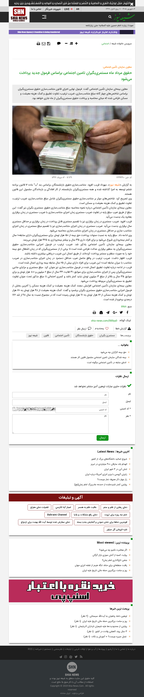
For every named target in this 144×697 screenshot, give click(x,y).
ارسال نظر (82, 329)
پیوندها (101, 649)
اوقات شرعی (79, 649)
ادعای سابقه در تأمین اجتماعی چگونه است (106, 363)
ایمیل (128, 401)
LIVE (66, 9)
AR (77, 9)
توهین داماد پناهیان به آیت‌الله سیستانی (104, 616)
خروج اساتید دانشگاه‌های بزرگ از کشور (109, 459)
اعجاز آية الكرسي (63, 507)
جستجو (47, 649)
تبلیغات (68, 649)
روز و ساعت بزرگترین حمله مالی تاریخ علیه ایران (104, 570)
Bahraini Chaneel (57, 515)
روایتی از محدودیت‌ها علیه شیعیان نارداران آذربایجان (98, 626)
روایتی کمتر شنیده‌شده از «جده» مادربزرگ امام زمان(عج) (100, 485)
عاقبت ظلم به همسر (87, 507)
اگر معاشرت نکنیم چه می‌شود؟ (113, 550)
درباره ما (131, 649)
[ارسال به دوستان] (43, 44)
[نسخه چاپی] (38, 44)
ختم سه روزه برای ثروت (115, 515)
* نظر (128, 416)
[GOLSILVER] (71, 591)
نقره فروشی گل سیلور (117, 530)
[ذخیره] (48, 44)
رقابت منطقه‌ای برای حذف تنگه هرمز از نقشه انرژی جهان (101, 565)
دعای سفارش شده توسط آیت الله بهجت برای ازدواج (45, 522)
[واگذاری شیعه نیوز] (72, 31)
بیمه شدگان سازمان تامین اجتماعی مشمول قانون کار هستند (98, 357)
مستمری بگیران (107, 336)
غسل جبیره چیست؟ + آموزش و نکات (105, 637)
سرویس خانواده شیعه (122, 44)
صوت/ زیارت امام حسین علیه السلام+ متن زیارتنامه (109, 26)
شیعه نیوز (115, 185)
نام (129, 394)
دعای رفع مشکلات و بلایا (85, 515)
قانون (46, 336)
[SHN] (19, 14)
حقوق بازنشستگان (84, 336)
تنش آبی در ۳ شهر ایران (115, 469)
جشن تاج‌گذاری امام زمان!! (114, 560)
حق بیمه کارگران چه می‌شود (113, 352)
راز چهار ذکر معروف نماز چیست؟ (112, 479)
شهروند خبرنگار (53, 9)
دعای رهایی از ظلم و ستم (115, 507)
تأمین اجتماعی (62, 336)
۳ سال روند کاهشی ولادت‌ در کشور (107, 632)
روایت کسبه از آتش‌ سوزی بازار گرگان (110, 555)
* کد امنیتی (125, 409)
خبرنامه (38, 649)
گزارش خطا (121, 329)
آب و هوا (92, 649)
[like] (103, 329)
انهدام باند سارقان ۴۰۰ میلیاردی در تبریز (109, 464)
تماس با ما (36, 9)
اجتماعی (105, 44)
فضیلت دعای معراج (39, 507)
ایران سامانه (65, 693)
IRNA (123, 307)
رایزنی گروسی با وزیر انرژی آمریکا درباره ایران (106, 474)
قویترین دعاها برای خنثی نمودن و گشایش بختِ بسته (102, 522)
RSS (30, 649)
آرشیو (110, 649)
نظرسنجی (58, 649)
